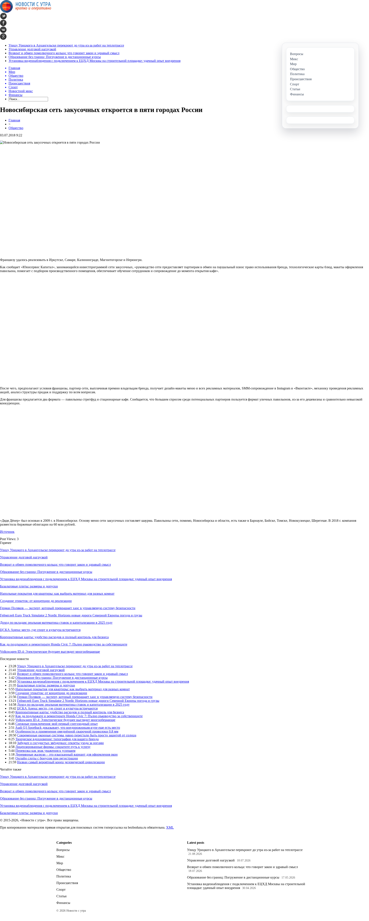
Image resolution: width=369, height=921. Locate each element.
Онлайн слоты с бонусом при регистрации (46, 758)
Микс (60, 856)
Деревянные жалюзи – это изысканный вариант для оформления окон (66, 754)
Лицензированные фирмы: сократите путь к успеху (53, 747)
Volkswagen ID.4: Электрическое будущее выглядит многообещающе (50, 651)
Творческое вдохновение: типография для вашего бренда (57, 739)
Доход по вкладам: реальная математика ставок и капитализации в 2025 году (56, 622)
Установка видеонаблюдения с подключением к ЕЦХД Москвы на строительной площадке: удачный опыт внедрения (94, 61)
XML (170, 827)
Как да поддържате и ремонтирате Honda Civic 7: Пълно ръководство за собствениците (63, 644)
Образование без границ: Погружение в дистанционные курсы (55, 57)
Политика (63, 876)
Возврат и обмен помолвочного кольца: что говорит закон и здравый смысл (64, 53)
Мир (59, 863)
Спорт (61, 889)
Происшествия (67, 883)
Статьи (61, 896)
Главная (14, 120)
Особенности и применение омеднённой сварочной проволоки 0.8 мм (66, 731)
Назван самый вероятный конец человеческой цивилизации (61, 762)
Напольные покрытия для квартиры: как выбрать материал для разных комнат (57, 593)
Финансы (63, 903)
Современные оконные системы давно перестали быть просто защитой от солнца (76, 735)
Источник (7, 531)
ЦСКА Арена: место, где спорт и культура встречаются (40, 630)
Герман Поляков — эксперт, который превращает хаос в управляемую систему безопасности (67, 608)
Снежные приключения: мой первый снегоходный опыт (56, 724)
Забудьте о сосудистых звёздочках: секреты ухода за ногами (60, 743)
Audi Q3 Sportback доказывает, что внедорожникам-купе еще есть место (67, 727)
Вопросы (63, 850)
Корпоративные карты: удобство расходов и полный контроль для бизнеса (54, 637)
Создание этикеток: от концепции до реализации (36, 601)
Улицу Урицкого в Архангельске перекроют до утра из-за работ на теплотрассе (66, 45)
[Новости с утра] (25, 11)
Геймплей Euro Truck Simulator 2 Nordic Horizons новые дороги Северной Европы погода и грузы (71, 615)
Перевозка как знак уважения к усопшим (45, 750)
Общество (16, 128)
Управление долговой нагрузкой (32, 49)
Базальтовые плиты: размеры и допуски (29, 586)
